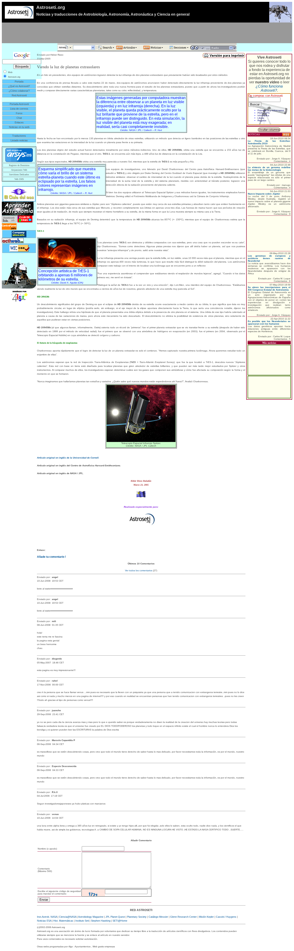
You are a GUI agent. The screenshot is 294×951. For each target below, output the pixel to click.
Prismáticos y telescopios (270, 110)
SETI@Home (120, 920)
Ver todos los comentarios (138, 570)
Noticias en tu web (19, 127)
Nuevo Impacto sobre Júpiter (264, 193)
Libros (260, 118)
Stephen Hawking (100, 920)
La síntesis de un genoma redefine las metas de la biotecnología (269, 168)
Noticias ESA (44, 920)
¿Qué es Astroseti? (19, 86)
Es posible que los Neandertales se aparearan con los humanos (269, 322)
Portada (19, 81)
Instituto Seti (82, 920)
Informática (263, 115)
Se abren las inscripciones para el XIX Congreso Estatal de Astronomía (269, 288)
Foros (19, 113)
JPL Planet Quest (115, 916)
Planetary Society (137, 916)
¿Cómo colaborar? (19, 90)
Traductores (19, 135)
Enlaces (19, 122)
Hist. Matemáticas (63, 920)
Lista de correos (19, 108)
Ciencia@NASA (67, 916)
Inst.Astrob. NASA (47, 916)
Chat (19, 117)
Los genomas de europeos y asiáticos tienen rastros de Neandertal (269, 258)
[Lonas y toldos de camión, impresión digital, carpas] (19, 296)
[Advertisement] (147, 33)
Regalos (261, 120)
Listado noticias (19, 140)
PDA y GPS (263, 113)
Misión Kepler (206, 916)
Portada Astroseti (19, 104)
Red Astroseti (19, 95)
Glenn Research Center (183, 916)
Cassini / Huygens (226, 916)
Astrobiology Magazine (90, 916)
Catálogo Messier (158, 916)
